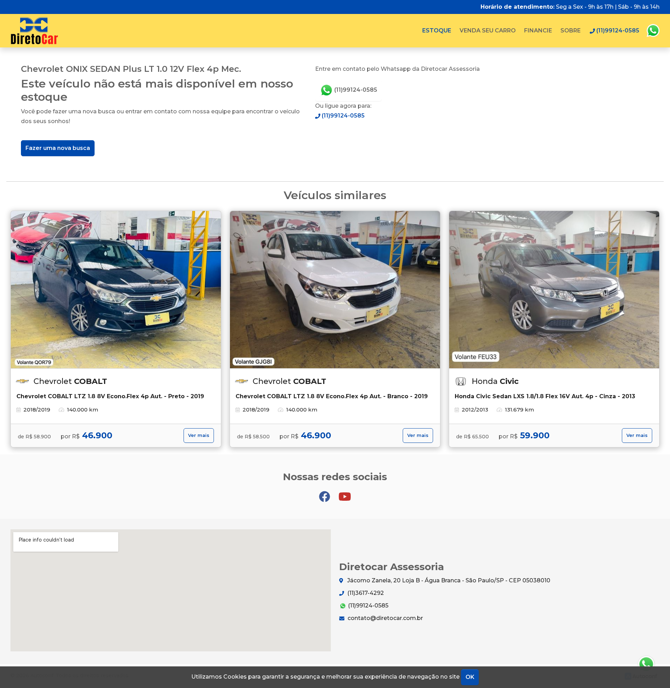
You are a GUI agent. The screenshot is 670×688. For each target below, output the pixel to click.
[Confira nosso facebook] (325, 493)
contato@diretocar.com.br (384, 618)
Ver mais (198, 435)
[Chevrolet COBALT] (116, 290)
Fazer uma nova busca (57, 148)
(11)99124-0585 (355, 89)
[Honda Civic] (554, 290)
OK (470, 677)
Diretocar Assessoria (34, 31)
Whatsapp (653, 31)
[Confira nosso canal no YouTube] (345, 493)
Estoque (436, 30)
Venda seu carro (488, 30)
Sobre (570, 30)
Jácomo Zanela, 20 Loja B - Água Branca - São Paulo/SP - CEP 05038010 (448, 580)
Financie (538, 30)
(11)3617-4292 (365, 593)
